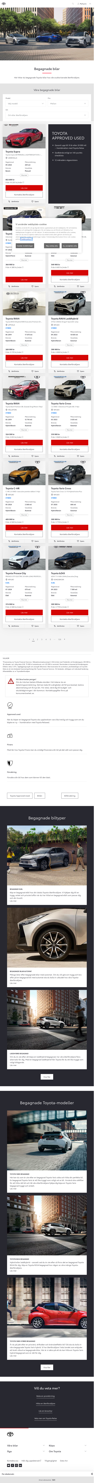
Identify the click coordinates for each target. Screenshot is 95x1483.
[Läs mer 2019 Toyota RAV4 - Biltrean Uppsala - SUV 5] (24, 303)
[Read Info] (23, 182)
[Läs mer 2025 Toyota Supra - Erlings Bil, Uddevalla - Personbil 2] (24, 136)
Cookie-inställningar (25, 246)
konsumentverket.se (25, 693)
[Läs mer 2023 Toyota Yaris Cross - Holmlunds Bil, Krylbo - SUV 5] (69, 388)
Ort (7, 110)
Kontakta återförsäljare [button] (24, 194)
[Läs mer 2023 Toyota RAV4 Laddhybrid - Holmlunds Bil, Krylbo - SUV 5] (69, 303)
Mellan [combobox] (53, 103)
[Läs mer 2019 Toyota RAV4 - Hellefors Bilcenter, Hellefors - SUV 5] (24, 388)
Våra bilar (12, 1445)
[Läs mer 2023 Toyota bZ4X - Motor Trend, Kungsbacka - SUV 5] (69, 558)
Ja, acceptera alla (70, 246)
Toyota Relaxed (42, 722)
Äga (9, 1451)
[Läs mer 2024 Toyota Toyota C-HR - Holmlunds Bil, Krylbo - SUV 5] (24, 473)
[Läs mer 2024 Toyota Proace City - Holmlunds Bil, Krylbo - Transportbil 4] (24, 558)
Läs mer (24, 187)
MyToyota (83, 4)
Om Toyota (55, 1451)
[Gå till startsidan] (4, 4)
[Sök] (73, 3)
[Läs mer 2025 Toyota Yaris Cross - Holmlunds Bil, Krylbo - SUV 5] (69, 473)
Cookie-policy (25, 239)
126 (59, 639)
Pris (49, 98)
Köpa (52, 1445)
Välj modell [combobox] (13, 103)
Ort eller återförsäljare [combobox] (18, 115)
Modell (8, 98)
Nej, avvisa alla (52, 246)
